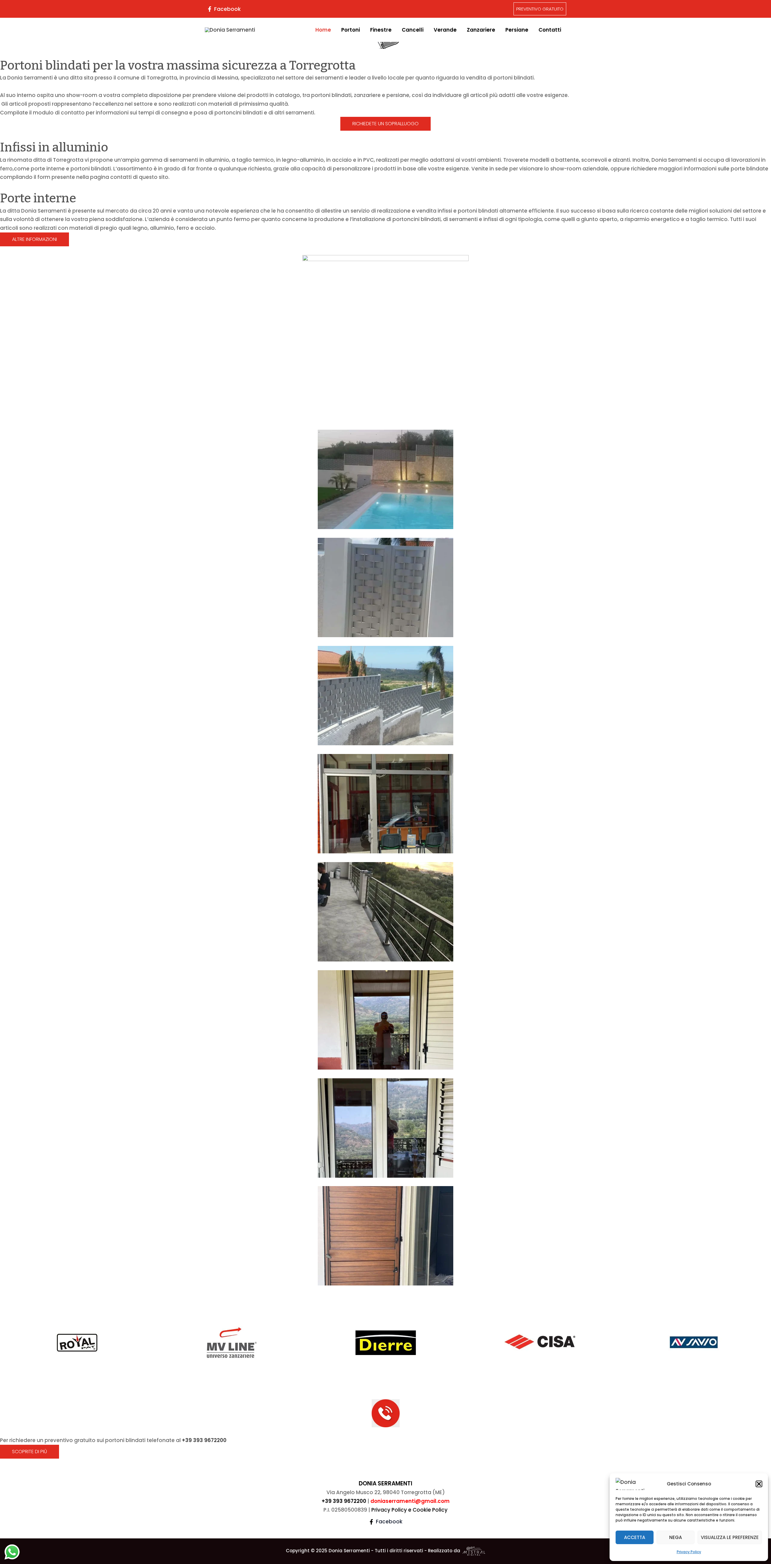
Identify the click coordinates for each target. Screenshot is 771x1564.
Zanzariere (481, 29)
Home (323, 29)
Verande (445, 29)
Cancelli (412, 29)
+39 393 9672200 (204, 1440)
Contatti (549, 29)
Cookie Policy (430, 1509)
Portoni (350, 29)
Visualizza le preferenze (730, 1537)
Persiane (516, 29)
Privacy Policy (689, 1551)
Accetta (634, 1537)
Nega (675, 1537)
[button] (759, 1484)
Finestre (381, 29)
